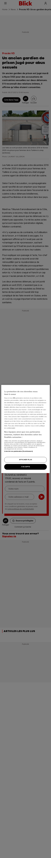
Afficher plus (25, 460)
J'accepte (25, 467)
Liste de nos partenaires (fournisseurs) (18, 451)
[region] (25, 429)
